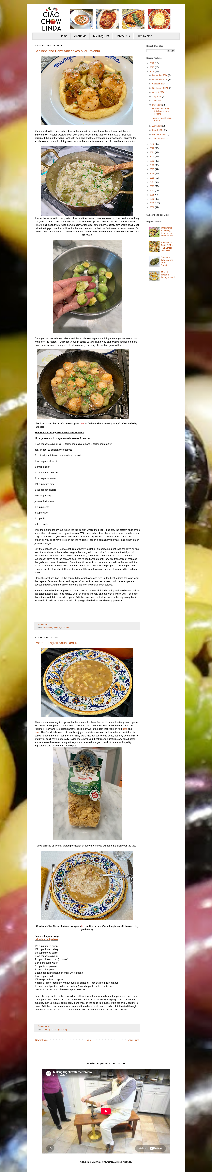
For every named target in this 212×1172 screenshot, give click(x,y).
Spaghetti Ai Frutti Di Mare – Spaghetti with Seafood (167, 246)
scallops (65, 628)
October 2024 (159, 83)
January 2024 (159, 138)
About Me (80, 36)
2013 (152, 186)
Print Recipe (144, 36)
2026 (152, 63)
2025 (152, 67)
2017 (152, 169)
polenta (57, 628)
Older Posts (133, 1040)
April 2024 (157, 126)
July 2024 (157, 96)
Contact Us (123, 36)
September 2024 (160, 88)
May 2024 (157, 105)
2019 (152, 161)
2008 (152, 207)
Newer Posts (41, 1040)
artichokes (47, 628)
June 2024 (157, 100)
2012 (152, 190)
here (82, 423)
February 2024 (159, 134)
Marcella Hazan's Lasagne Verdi (168, 275)
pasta (45, 1029)
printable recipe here (46, 939)
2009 (152, 203)
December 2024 (160, 75)
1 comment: (43, 624)
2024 (152, 71)
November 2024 (160, 79)
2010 (152, 199)
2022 (152, 148)
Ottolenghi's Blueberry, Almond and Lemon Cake (167, 232)
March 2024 (158, 130)
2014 (152, 182)
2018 (152, 165)
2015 (152, 178)
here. (37, 732)
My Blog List (101, 36)
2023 (152, 144)
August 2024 (158, 92)
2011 (152, 194)
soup (65, 1029)
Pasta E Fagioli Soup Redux (56, 643)
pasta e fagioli (55, 1029)
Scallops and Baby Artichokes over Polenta (67, 51)
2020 (152, 156)
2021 (152, 152)
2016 (152, 173)
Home (63, 36)
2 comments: (44, 1026)
